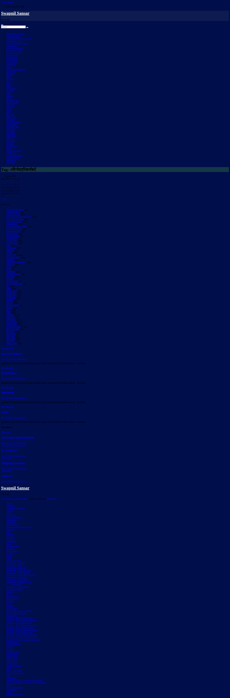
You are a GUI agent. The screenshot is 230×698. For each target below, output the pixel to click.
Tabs (8, 675)
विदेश (8, 94)
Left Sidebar (11, 599)
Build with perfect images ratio (19, 527)
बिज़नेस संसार (11, 89)
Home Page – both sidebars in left (20, 575)
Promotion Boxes (13, 644)
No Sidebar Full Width (15, 613)
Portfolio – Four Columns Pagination (21, 620)
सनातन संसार (11, 146)
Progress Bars (12, 642)
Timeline (10, 685)
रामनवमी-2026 (6, 476)
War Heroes (11, 248)
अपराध (9, 77)
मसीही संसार (11, 153)
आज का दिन (11, 72)
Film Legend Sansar (14, 48)
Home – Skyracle (13, 561)
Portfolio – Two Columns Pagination (21, 635)
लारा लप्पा (5, 412)
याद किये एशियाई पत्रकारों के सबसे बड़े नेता (17, 438)
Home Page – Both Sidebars (18, 573)
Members (10, 606)
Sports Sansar (12, 62)
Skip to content (7, 2)
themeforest (11, 678)
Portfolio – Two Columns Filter (19, 632)
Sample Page (11, 656)
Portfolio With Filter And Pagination (21, 637)
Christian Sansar (13, 212)
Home (9, 503)
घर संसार (9, 144)
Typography (11, 690)
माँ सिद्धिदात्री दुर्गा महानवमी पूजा (13, 463)
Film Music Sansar (14, 41)
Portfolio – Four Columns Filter (19, 618)
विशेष (8, 98)
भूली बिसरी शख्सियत (9, 373)
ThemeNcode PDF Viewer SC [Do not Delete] (26, 683)
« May (4, 199)
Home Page (17, 585)
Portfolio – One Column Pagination (21, 625)
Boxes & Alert (12, 525)
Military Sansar (12, 236)
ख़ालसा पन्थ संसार (13, 151)
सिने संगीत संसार (12, 127)
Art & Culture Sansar (15, 34)
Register (9, 649)
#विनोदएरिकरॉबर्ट (7, 393)
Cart (8, 532)
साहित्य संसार (11, 137)
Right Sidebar (12, 654)
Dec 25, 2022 (7, 417)
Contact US (11, 541)
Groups (9, 553)
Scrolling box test (13, 666)
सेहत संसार (10, 141)
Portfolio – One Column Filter (19, 623)
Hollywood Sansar (14, 51)
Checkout (10, 534)
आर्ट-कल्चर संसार (13, 101)
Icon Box (10, 592)
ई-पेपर (8, 108)
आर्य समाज (10, 132)
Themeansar (51, 499)
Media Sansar (12, 55)
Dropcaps (10, 549)
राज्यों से (9, 86)
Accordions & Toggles (15, 508)
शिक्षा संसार (10, 106)
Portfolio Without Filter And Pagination (22, 639)
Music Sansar (12, 58)
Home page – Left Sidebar (17, 580)
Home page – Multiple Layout (19, 582)
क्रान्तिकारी (10, 65)
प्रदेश (8, 84)
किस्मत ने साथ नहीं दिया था (11, 354)
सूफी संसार (10, 163)
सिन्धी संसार (11, 161)
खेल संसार (10, 79)
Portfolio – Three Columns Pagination (22, 630)
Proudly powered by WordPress (14, 499)
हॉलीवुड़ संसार (11, 125)
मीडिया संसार (11, 117)
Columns (10, 537)
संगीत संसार (11, 129)
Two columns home (14, 687)
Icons (8, 594)
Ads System (11, 515)
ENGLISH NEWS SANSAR (19, 39)
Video (8, 692)
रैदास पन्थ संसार (12, 158)
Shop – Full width (14, 671)
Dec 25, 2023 (7, 378)
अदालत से (10, 74)
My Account (11, 608)
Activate (9, 510)
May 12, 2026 (7, 443)
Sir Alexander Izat (9, 450)
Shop (8, 668)
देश (7, 82)
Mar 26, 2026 (7, 481)
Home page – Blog (14, 565)
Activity (9, 513)
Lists (8, 604)
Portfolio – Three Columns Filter (20, 628)
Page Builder (11, 616)
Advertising (11, 520)
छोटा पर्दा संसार (12, 103)
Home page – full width (16, 577)
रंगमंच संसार (11, 134)
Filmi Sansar (11, 46)
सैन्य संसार (10, 115)
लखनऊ (9, 67)
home (8, 558)
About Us (10, 506)
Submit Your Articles (15, 673)
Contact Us (11, 539)
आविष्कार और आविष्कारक (16, 70)
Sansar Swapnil (19, 443)
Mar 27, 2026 (7, 468)
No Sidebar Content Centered (18, 611)
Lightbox (10, 601)
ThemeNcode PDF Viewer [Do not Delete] (24, 680)
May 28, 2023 (7, 398)
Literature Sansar (13, 53)
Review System (13, 651)
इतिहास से (10, 139)
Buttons (9, 530)
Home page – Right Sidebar (18, 587)
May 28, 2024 (7, 359)
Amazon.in (11, 522)
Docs (8, 544)
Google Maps (12, 551)
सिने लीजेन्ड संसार (13, 122)
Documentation (12, 546)
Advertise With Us (14, 518)
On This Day (11, 60)
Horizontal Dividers (14, 589)
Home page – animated (16, 563)
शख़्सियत (9, 96)
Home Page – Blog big (16, 568)
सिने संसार (10, 120)
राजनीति (9, 91)
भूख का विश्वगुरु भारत (14, 694)
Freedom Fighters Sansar (16, 43)
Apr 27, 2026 (6, 456)
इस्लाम (8, 149)
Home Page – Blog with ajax (18, 570)
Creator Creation (13, 36)
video (8, 110)
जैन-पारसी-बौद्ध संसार (14, 156)
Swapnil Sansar (15, 13)
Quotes (9, 647)
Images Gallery (12, 596)
